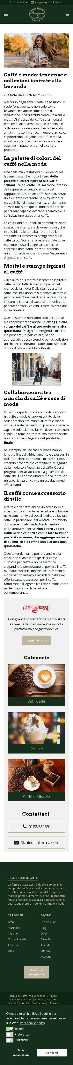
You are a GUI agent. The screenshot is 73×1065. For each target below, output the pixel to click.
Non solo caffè (17, 939)
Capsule (13, 933)
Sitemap (13, 1003)
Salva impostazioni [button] (21, 1052)
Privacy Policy (39, 1003)
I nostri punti (48, 922)
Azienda (45, 945)
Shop (11, 951)
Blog (43, 928)
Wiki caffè (47, 95)
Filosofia (45, 939)
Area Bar (13, 945)
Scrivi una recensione (36, 972)
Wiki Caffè (36, 701)
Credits (25, 1003)
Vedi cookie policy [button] (32, 1023)
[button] (36, 827)
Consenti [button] (52, 1052)
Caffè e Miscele (36, 796)
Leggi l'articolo (36, 640)
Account (45, 956)
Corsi (43, 933)
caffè (45, 137)
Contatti (45, 951)
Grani (11, 922)
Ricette (36, 748)
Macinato (14, 928)
